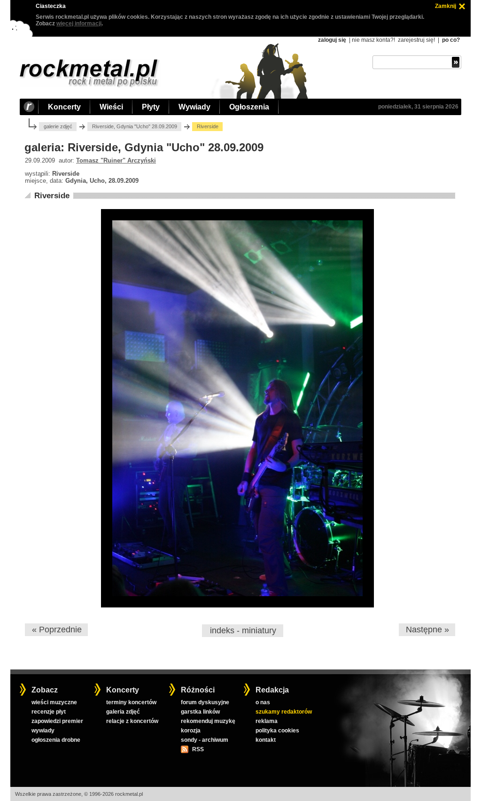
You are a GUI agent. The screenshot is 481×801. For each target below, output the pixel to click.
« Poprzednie (57, 629)
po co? (451, 40)
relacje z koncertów (132, 721)
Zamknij (445, 6)
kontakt (266, 740)
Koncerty (64, 107)
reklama (267, 721)
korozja (191, 730)
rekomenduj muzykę (208, 721)
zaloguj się (332, 40)
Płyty (151, 107)
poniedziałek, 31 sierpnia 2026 (418, 106)
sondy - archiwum (204, 740)
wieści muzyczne (54, 702)
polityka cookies (277, 730)
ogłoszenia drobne (55, 740)
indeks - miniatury (243, 630)
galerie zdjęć (58, 126)
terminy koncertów (131, 702)
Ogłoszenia (249, 107)
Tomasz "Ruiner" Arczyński (116, 160)
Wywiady (194, 107)
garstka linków (200, 711)
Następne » (427, 629)
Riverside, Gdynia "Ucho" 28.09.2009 (134, 126)
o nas (263, 702)
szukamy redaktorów (284, 711)
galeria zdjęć (123, 711)
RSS (197, 749)
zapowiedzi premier (57, 721)
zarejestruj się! (416, 40)
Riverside (52, 195)
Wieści (111, 107)
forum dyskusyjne (205, 702)
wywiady (42, 730)
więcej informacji (78, 23)
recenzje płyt (48, 711)
